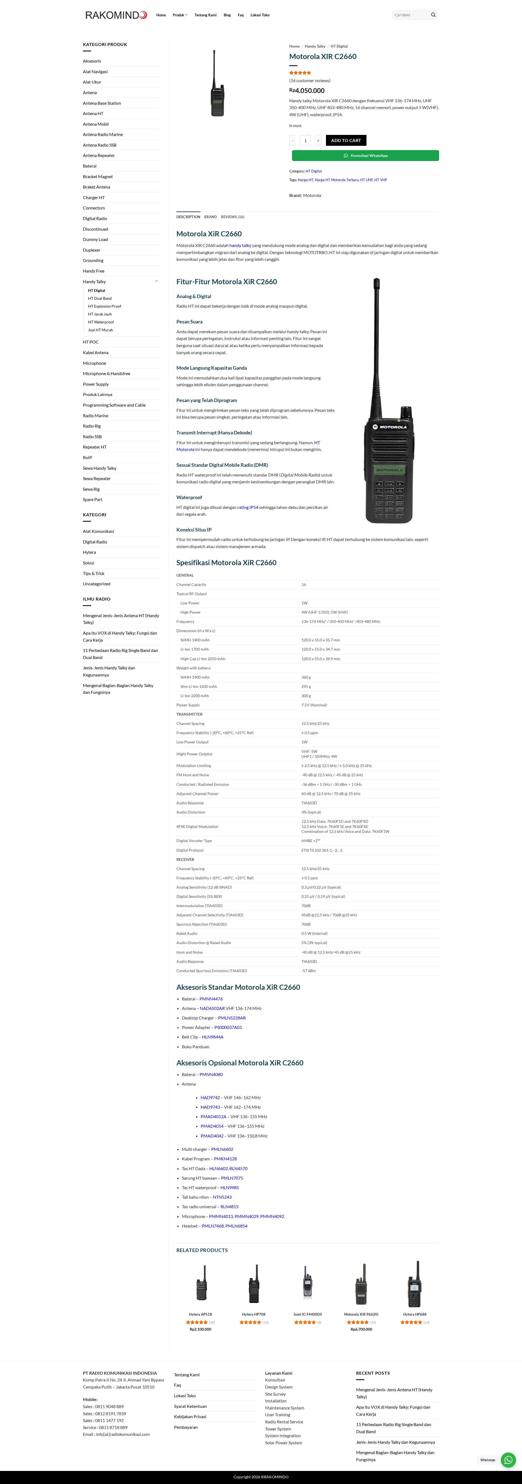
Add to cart (346, 140)
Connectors (94, 207)
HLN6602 (218, 1168)
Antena (90, 92)
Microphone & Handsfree (106, 373)
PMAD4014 (212, 1126)
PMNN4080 (211, 1074)
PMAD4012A (213, 1116)
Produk (178, 15)
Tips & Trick (93, 573)
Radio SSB (92, 436)
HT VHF (380, 180)
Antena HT (93, 113)
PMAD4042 (212, 1135)
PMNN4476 (211, 998)
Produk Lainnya (97, 394)
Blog (227, 15)
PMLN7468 (213, 1225)
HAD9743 (210, 1106)
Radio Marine (95, 415)
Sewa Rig (91, 488)
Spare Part (92, 499)
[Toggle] (156, 281)
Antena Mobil (96, 123)
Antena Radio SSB (99, 144)
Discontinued (95, 228)
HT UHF (366, 180)
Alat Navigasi (95, 71)
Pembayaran (186, 1427)
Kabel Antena (95, 352)
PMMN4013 (221, 1216)
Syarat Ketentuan (190, 1406)
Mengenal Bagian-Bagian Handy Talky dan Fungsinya (118, 689)
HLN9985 (229, 1187)
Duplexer (91, 249)
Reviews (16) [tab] (233, 217)
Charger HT (94, 197)
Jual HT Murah (100, 329)
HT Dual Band (100, 298)
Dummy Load (95, 239)
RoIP (87, 457)
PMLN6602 (222, 1149)
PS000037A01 (228, 1027)
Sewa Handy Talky (99, 468)
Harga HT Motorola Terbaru (337, 180)
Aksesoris (92, 60)
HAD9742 (210, 1097)
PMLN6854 (236, 1225)
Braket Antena (96, 186)
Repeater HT (95, 446)
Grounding (93, 260)
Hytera (89, 552)
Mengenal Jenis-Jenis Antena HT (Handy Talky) (121, 619)
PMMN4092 (272, 1216)
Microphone (94, 363)
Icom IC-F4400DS (308, 1314)
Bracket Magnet (98, 176)
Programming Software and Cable (114, 404)
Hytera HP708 (254, 1314)
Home (161, 15)
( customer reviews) (310, 80)
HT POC (91, 341)
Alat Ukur (92, 81)
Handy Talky (94, 281)
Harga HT (305, 180)
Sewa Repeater (97, 478)
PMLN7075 (232, 1177)
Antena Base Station (102, 103)
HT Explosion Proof (104, 306)
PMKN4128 (225, 1158)
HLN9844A (212, 1036)
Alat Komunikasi (98, 531)
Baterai (90, 165)
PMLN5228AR (232, 1017)
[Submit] (433, 15)
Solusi (88, 562)
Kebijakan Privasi (190, 1416)
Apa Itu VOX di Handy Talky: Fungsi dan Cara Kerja (120, 636)
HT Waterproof (101, 322)
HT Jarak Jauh (100, 314)
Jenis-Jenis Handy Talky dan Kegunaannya (109, 671)
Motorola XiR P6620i (361, 1314)
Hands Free (93, 270)
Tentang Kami (206, 15)
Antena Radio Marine (103, 134)
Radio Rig (92, 425)
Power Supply (96, 384)
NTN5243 (222, 1196)
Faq (241, 15)
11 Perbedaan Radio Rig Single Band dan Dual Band (120, 654)
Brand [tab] (210, 217)
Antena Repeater (99, 155)
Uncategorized (96, 583)
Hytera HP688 (415, 1314)
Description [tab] (188, 217)
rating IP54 (247, 507)
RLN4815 (229, 1206)
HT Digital (96, 290)
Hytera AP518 (200, 1314)
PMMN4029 (247, 1216)
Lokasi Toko (260, 15)
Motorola (312, 195)
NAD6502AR (212, 1008)
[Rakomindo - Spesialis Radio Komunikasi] (115, 15)
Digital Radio (95, 218)
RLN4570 (238, 1168)
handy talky (240, 245)
